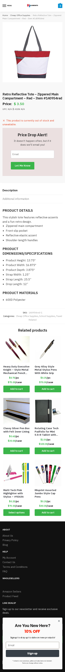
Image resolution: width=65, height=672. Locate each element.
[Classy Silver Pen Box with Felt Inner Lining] (16, 411)
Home (5, 15)
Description (10, 190)
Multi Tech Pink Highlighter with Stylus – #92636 (13, 493)
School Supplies (47, 316)
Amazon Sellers (11, 591)
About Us (7, 535)
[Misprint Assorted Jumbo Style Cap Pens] (48, 473)
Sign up (32, 653)
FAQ (4, 571)
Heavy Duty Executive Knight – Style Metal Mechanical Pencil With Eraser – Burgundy (16, 370)
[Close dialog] (59, 621)
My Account (9, 557)
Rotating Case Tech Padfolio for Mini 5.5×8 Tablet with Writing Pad (46, 431)
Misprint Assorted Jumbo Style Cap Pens (45, 493)
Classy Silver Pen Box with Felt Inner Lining (16, 430)
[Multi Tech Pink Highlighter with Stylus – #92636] (16, 473)
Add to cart (16, 388)
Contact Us (8, 562)
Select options (16, 512)
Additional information (15, 198)
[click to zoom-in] (32, 52)
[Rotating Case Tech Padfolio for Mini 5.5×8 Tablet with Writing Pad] (48, 411)
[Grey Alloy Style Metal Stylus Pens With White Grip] (48, 349)
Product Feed (10, 596)
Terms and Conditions (15, 566)
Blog (5, 544)
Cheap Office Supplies (20, 15)
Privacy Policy (10, 540)
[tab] (32, 190)
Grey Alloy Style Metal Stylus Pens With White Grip (46, 370)
